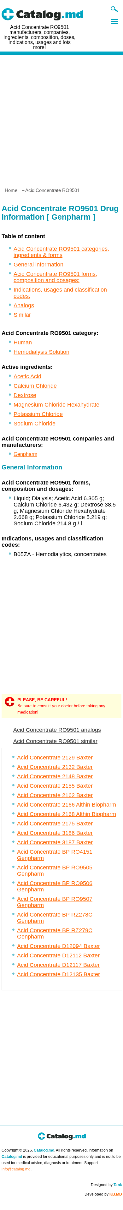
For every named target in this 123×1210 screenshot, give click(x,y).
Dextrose (25, 395)
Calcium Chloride (35, 386)
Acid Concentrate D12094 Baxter (58, 946)
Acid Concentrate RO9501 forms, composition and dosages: (55, 277)
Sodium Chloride (35, 423)
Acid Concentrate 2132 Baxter (55, 767)
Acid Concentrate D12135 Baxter (58, 974)
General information (38, 264)
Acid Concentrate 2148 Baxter (55, 776)
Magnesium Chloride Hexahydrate (56, 405)
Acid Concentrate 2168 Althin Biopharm (66, 814)
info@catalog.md (16, 1169)
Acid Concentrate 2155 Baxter (55, 786)
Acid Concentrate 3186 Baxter (55, 833)
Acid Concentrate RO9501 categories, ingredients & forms (61, 252)
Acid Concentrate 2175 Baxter (55, 823)
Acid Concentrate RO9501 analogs (57, 730)
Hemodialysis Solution (41, 352)
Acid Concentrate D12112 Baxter (58, 955)
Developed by (103, 1194)
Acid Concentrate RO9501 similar (55, 741)
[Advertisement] (61, 118)
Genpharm (25, 454)
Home (11, 190)
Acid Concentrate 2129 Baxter (55, 757)
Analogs (24, 305)
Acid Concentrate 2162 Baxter (55, 795)
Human (23, 342)
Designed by (106, 1185)
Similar (22, 315)
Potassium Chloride (38, 414)
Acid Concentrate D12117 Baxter (58, 965)
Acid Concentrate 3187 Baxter (55, 842)
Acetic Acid (27, 376)
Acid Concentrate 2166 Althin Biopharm (66, 805)
